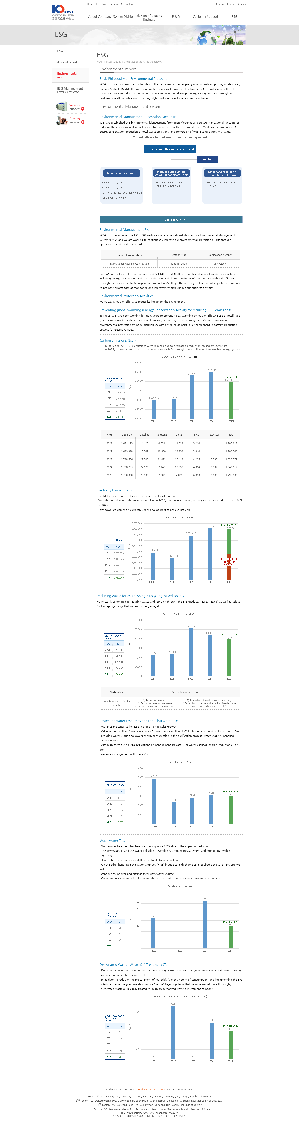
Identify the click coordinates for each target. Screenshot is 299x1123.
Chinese (242, 4)
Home (90, 4)
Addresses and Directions (120, 1089)
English (231, 4)
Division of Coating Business (149, 17)
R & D (176, 16)
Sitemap (114, 4)
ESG (234, 16)
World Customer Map (181, 1089)
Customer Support (205, 16)
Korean (219, 4)
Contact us (127, 4)
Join (98, 4)
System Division (124, 16)
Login (105, 4)
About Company (99, 16)
